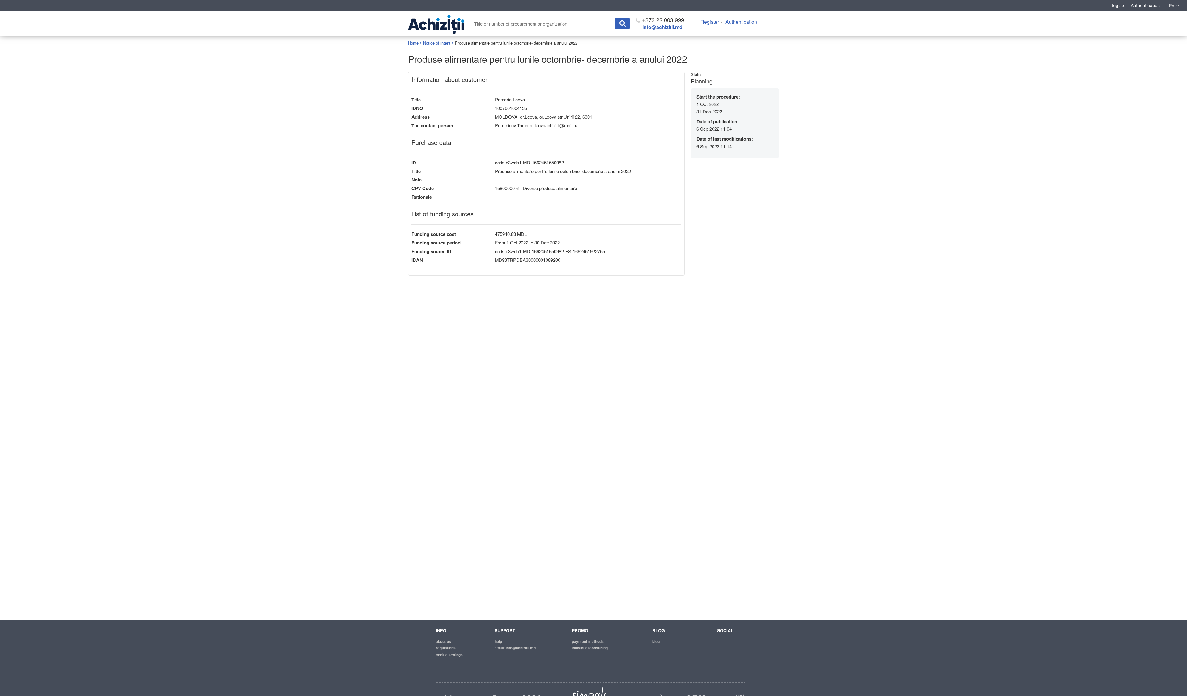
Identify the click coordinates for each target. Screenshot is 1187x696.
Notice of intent (436, 43)
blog (656, 641)
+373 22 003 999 (662, 20)
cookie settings (449, 654)
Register (1118, 5)
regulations (446, 648)
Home (413, 43)
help (498, 641)
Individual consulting (590, 648)
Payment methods (588, 641)
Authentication (1145, 5)
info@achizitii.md (662, 27)
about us (443, 641)
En (1171, 5)
